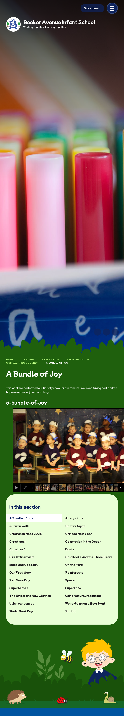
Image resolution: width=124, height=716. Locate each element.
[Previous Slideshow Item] (97, 332)
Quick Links (91, 8)
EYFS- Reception (78, 359)
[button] (19, 446)
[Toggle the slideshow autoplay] (115, 332)
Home (10, 359)
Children (28, 359)
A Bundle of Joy (57, 362)
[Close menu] (112, 8)
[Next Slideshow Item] (106, 332)
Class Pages (50, 359)
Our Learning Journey (22, 362)
